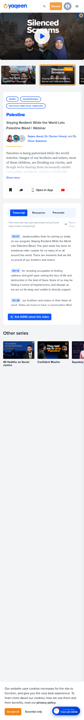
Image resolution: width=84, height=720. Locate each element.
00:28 (16, 300)
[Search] (44, 6)
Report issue (72, 224)
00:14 (15, 271)
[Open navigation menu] (77, 6)
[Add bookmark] (10, 190)
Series (12, 99)
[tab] (18, 213)
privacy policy (46, 702)
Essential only (33, 712)
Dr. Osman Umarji (56, 136)
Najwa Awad (35, 136)
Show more (13, 178)
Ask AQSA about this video (32, 317)
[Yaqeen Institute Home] (15, 6)
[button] (42, 36)
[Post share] (21, 190)
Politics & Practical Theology (26, 105)
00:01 (15, 236)
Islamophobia (30, 99)
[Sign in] (67, 6)
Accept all (13, 712)
